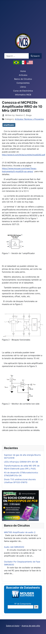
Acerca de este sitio (31, 625)
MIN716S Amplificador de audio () (19, 532)
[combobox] (16, 56)
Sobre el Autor (13, 625)
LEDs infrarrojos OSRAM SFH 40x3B (21, 462)
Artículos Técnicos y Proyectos (29, 119)
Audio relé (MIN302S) (14, 547)
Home (23, 71)
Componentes (23, 83)
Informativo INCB (23, 94)
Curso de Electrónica (23, 90)
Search (36, 56)
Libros (23, 87)
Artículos (23, 75)
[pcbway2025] (20, 505)
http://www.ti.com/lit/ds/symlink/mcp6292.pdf (23, 155)
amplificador (9, 125)
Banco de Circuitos (23, 79)
